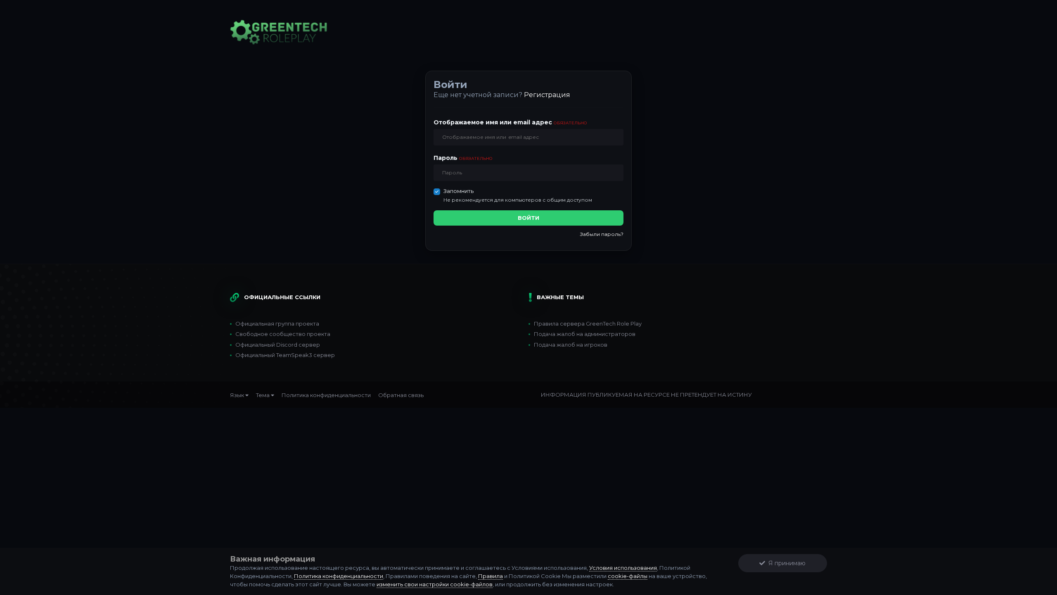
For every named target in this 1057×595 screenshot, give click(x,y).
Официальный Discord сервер (277, 344)
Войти (528, 217)
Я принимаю (785, 563)
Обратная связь (401, 395)
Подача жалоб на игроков (570, 344)
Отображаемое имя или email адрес (510, 122)
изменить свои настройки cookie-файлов (435, 584)
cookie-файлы (627, 576)
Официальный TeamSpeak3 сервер (285, 355)
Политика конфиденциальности (326, 395)
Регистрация (547, 95)
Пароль (463, 158)
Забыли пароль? (601, 234)
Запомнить (458, 191)
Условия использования (623, 567)
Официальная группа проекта (277, 323)
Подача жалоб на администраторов (584, 334)
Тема (263, 395)
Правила (490, 576)
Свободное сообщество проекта (282, 334)
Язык (237, 395)
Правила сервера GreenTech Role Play (588, 323)
